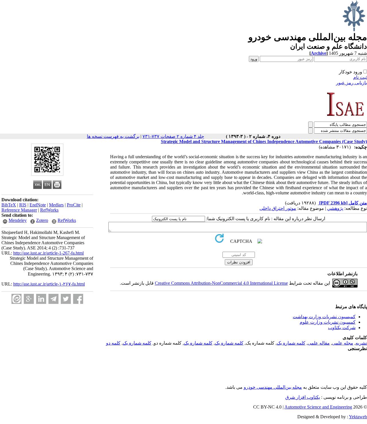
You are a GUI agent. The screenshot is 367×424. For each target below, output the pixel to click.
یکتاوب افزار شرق (302, 397)
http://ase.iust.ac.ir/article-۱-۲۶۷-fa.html (49, 284)
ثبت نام (360, 77)
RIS (22, 204)
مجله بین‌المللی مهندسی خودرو (273, 387)
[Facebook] (78, 299)
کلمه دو (113, 343)
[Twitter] (66, 299)
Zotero (42, 220)
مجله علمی (342, 343)
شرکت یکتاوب (342, 327)
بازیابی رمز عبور (351, 82)
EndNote (38, 204)
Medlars (56, 204)
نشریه (361, 343)
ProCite (74, 204)
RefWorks (49, 210)
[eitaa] (16, 299)
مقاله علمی (319, 343)
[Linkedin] (41, 299)
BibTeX (8, 204)
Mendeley (18, 220)
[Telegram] (53, 299)
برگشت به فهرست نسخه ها (113, 136)
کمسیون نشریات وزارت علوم (328, 322)
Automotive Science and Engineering (318, 407)
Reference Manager (19, 210)
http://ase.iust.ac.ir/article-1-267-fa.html (48, 253)
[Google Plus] (29, 299)
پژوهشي (335, 208)
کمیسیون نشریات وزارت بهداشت (324, 316)
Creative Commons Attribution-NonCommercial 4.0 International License (221, 283)
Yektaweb (358, 416)
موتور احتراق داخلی (277, 208)
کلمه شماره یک (291, 343)
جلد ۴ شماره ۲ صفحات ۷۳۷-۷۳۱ (173, 136)
